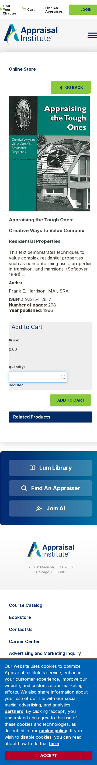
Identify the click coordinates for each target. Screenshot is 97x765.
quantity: (17, 367)
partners (14, 711)
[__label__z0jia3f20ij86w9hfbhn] (50, 551)
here (54, 743)
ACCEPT (48, 755)
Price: (14, 340)
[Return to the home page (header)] (30, 34)
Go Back (74, 87)
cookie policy (53, 730)
